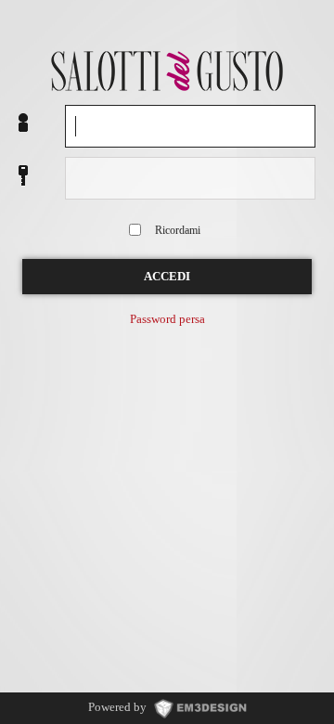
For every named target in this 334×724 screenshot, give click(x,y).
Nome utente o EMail (23, 124)
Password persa (167, 320)
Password (23, 176)
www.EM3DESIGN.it (200, 707)
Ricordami (177, 230)
